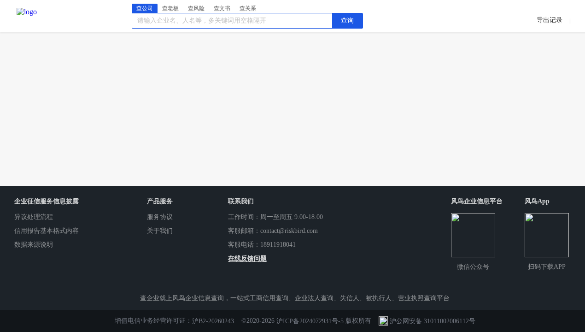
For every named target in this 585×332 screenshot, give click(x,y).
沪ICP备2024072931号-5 (310, 321)
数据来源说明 (33, 244)
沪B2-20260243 (213, 321)
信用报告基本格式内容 (46, 230)
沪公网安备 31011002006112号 (432, 321)
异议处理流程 (33, 216)
